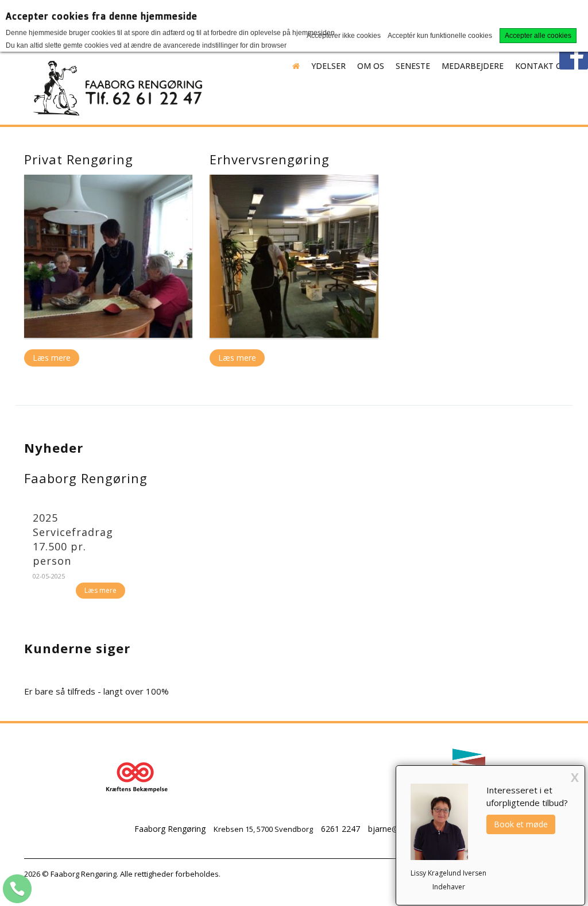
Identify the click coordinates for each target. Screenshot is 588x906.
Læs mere (52, 357)
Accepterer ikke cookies (344, 36)
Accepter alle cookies (538, 36)
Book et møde (521, 824)
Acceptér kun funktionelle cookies (440, 36)
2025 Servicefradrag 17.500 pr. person (73, 539)
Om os (370, 65)
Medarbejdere (473, 65)
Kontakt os (541, 65)
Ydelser (328, 65)
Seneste (413, 65)
